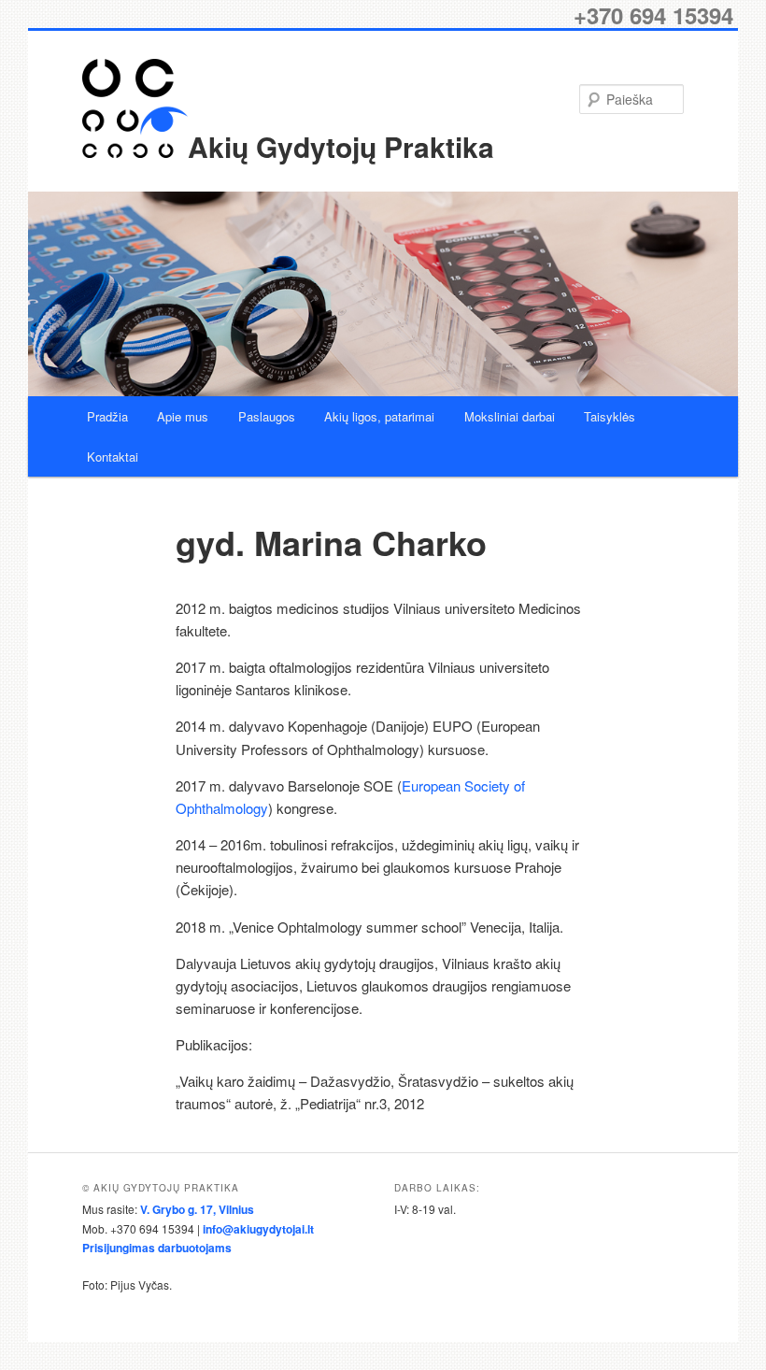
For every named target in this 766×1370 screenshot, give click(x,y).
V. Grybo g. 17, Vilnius (197, 1209)
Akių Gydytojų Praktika (341, 146)
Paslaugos (266, 416)
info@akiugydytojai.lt (258, 1228)
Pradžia (107, 416)
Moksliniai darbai (509, 416)
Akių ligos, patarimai (379, 416)
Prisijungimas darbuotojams (157, 1247)
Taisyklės (609, 416)
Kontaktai (112, 456)
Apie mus (182, 416)
